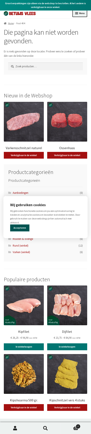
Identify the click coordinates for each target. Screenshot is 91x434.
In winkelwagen (24, 346)
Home (11, 23)
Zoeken (45, 428)
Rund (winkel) (20, 245)
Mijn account (15, 428)
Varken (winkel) (21, 252)
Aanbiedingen (20, 193)
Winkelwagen (70, 425)
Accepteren (20, 227)
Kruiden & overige (23, 239)
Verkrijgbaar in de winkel (24, 155)
